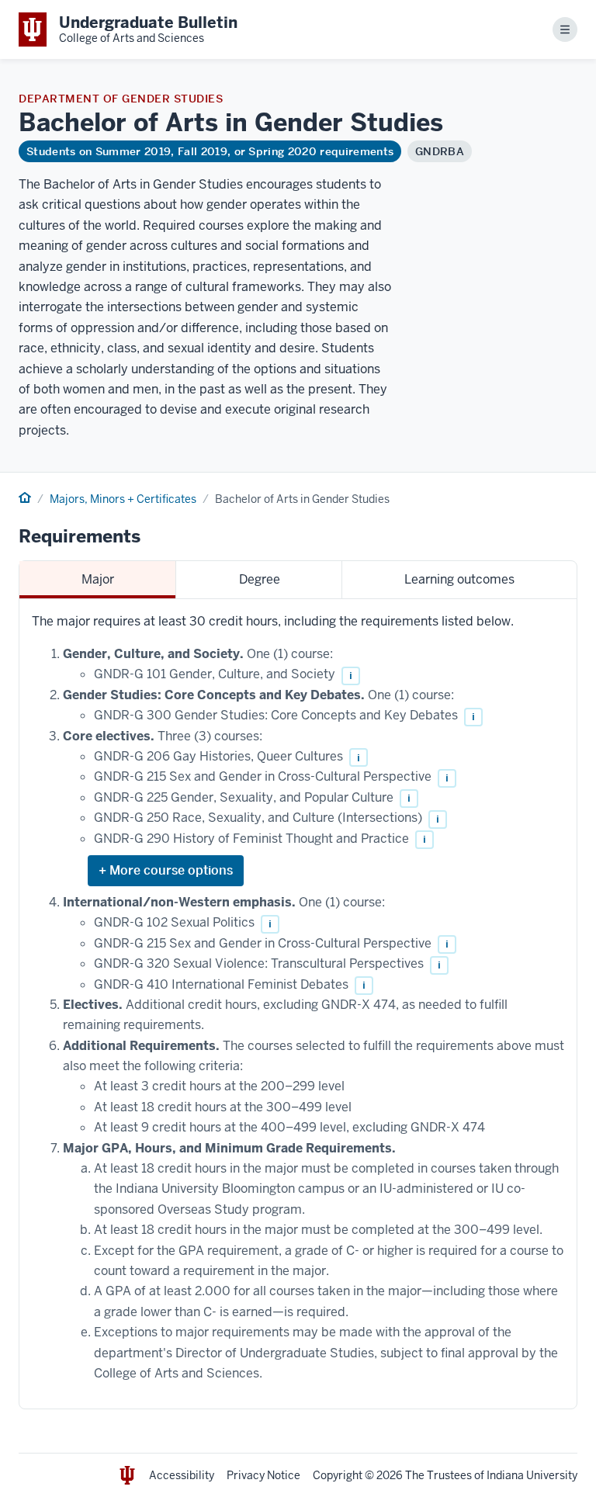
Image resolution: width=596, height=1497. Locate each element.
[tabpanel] (298, 1004)
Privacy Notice (263, 1475)
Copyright (337, 1475)
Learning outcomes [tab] (459, 579)
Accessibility (181, 1475)
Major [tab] (97, 579)
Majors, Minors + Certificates (123, 499)
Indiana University (532, 1475)
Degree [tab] (259, 579)
